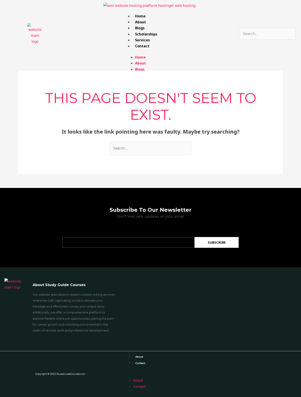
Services (142, 40)
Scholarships (146, 34)
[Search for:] (150, 148)
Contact (142, 46)
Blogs (140, 28)
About (140, 22)
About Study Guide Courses (59, 285)
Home (140, 16)
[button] (211, 374)
